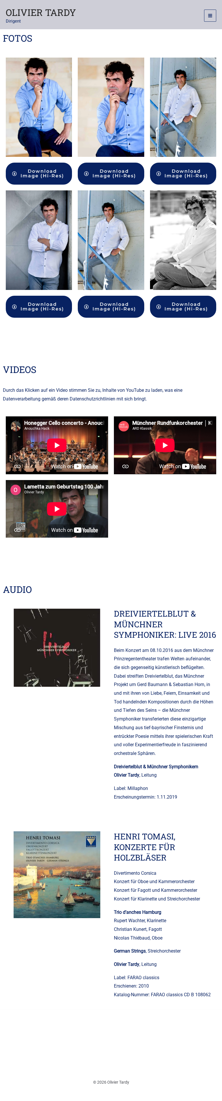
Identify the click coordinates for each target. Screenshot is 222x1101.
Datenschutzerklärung (108, 1039)
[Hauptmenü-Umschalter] (210, 16)
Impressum (153, 1039)
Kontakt (65, 1039)
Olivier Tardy (41, 12)
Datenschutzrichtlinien (92, 399)
